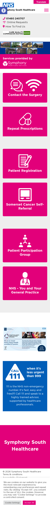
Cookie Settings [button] (12, 503)
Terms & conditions (12, 474)
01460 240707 (15, 18)
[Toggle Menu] (46, 10)
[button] (3, 10)
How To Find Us (15, 26)
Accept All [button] (29, 503)
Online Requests (17, 22)
